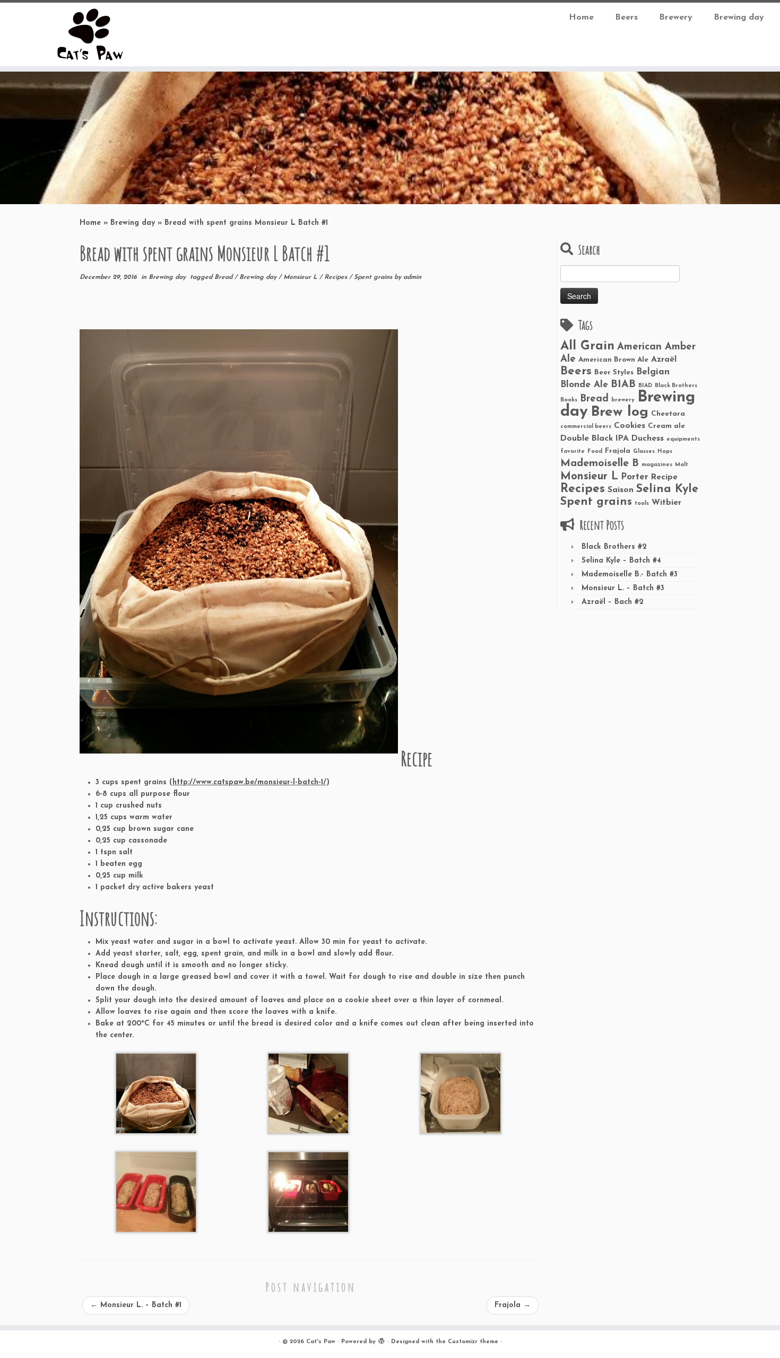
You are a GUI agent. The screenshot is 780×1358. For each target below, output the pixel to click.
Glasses (644, 451)
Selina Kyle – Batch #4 (621, 561)
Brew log (619, 412)
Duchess (647, 438)
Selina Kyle (667, 489)
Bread (224, 277)
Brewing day (739, 17)
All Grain (587, 346)
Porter (634, 476)
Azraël (664, 359)
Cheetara (668, 413)
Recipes (336, 277)
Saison (621, 490)
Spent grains (374, 277)
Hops (664, 451)
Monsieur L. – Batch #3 (623, 588)
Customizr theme (473, 1342)
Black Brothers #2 (614, 547)
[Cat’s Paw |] (90, 34)
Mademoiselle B (599, 463)
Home (581, 17)
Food (594, 451)
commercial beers (585, 427)
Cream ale (666, 426)
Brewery (675, 17)
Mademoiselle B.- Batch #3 (630, 575)
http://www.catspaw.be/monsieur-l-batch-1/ (249, 782)
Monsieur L (301, 277)
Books (568, 400)
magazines (657, 465)
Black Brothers (676, 386)
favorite (572, 451)
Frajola (513, 1305)
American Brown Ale (613, 359)
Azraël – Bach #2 (613, 602)
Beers (626, 17)
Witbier (666, 502)
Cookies (629, 426)
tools (642, 503)
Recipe (664, 477)
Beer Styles (614, 372)
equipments (683, 439)
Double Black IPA (594, 438)
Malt (681, 465)
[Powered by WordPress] (381, 1340)
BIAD (645, 386)
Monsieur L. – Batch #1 (135, 1305)
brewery (623, 400)
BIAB (623, 384)
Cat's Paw (320, 1342)
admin (412, 277)
